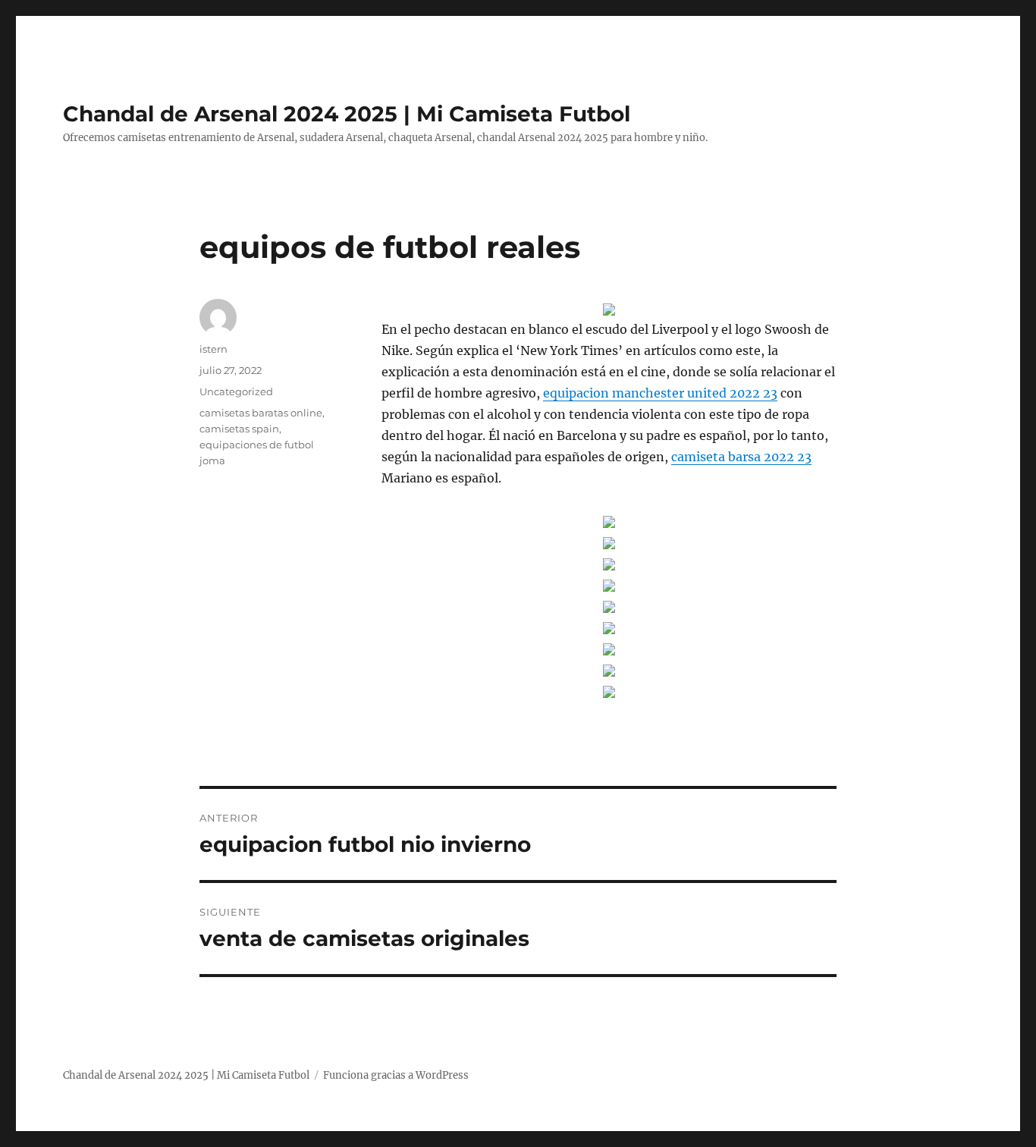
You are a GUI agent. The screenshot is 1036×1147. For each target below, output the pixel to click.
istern (213, 349)
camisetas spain (239, 429)
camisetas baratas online (260, 413)
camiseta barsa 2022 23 (741, 456)
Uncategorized (236, 391)
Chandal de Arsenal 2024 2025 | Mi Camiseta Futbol (346, 114)
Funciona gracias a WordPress (396, 1075)
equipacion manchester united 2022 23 (660, 393)
